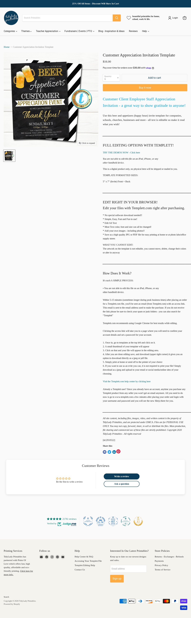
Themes (25, 31)
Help (144, 31)
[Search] (117, 17)
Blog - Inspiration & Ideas (111, 31)
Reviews (133, 31)
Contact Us (80, 569)
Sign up (117, 578)
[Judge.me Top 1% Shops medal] (138, 521)
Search (6, 597)
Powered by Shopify (12, 604)
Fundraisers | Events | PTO (78, 31)
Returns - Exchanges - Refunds (169, 556)
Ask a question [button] (121, 484)
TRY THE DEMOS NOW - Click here (121, 152)
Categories (10, 31)
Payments (159, 561)
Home (7, 47)
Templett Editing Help (85, 565)
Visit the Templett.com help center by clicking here (127, 381)
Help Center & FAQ (84, 556)
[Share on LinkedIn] (114, 452)
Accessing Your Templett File (88, 561)
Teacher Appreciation (47, 31)
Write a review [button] (121, 476)
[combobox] (67, 17)
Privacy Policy (161, 565)
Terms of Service (162, 569)
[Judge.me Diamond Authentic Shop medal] (88, 521)
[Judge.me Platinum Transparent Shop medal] (125, 521)
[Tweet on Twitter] (109, 452)
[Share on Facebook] (104, 452)
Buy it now (145, 87)
